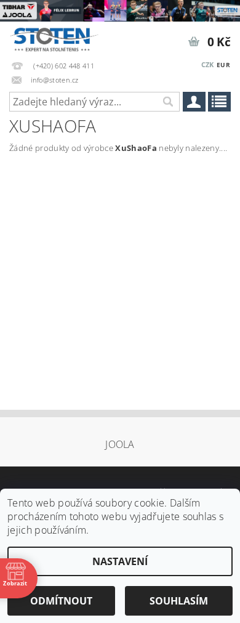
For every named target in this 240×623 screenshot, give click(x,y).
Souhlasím (179, 601)
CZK (207, 64)
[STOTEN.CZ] (60, 38)
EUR (223, 64)
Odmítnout (61, 601)
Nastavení (120, 561)
